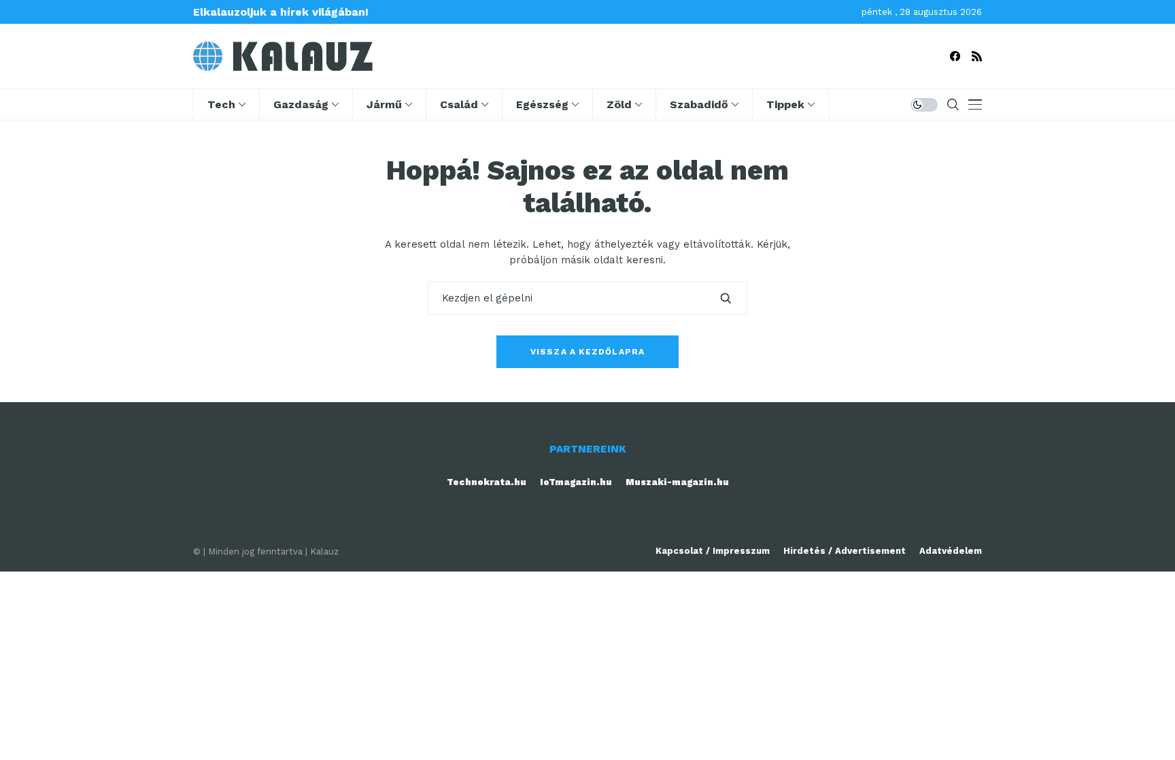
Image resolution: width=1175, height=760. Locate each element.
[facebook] (955, 56)
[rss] (977, 56)
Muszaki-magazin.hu (677, 482)
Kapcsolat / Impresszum (712, 551)
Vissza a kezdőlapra (587, 352)
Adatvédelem (950, 551)
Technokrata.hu (486, 482)
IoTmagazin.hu (576, 482)
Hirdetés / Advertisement (844, 551)
